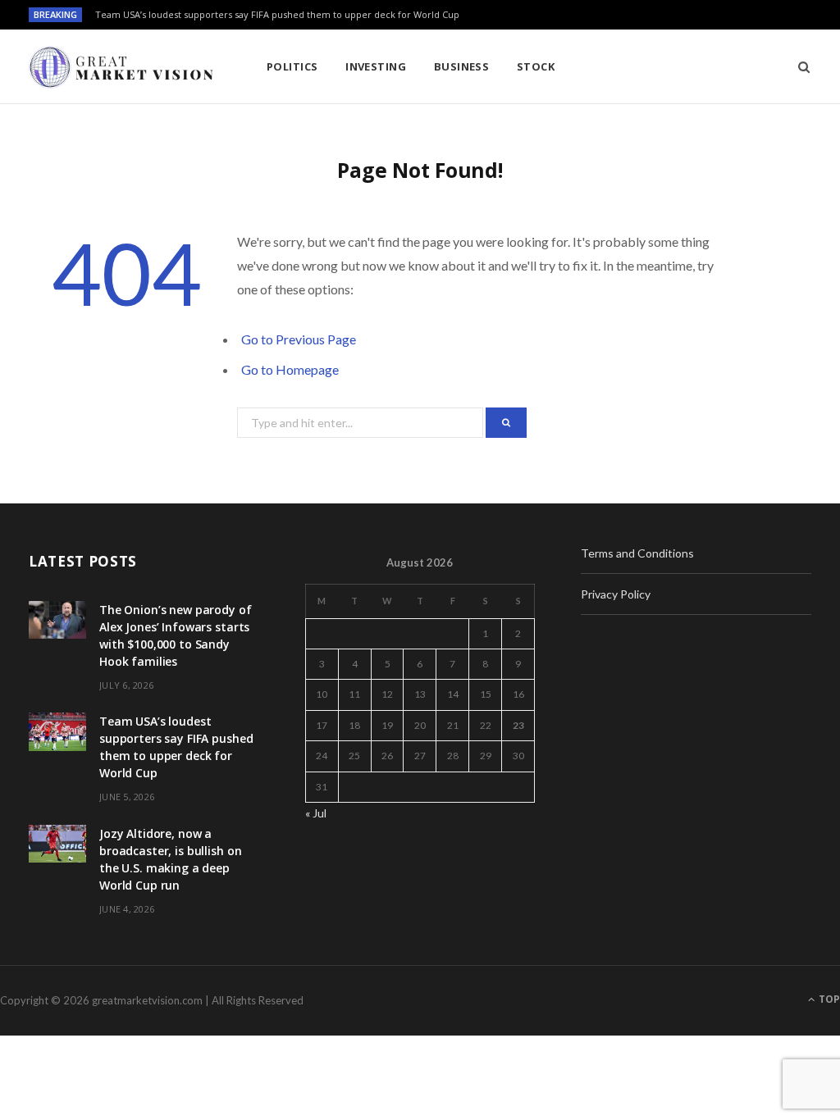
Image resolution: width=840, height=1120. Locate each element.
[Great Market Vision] (121, 67)
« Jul (315, 813)
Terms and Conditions (637, 553)
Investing (375, 66)
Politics (292, 66)
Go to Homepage (290, 369)
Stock (536, 66)
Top (828, 999)
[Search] (798, 66)
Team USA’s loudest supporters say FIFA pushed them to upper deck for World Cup (277, 14)
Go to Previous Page (298, 339)
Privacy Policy (616, 594)
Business (462, 66)
